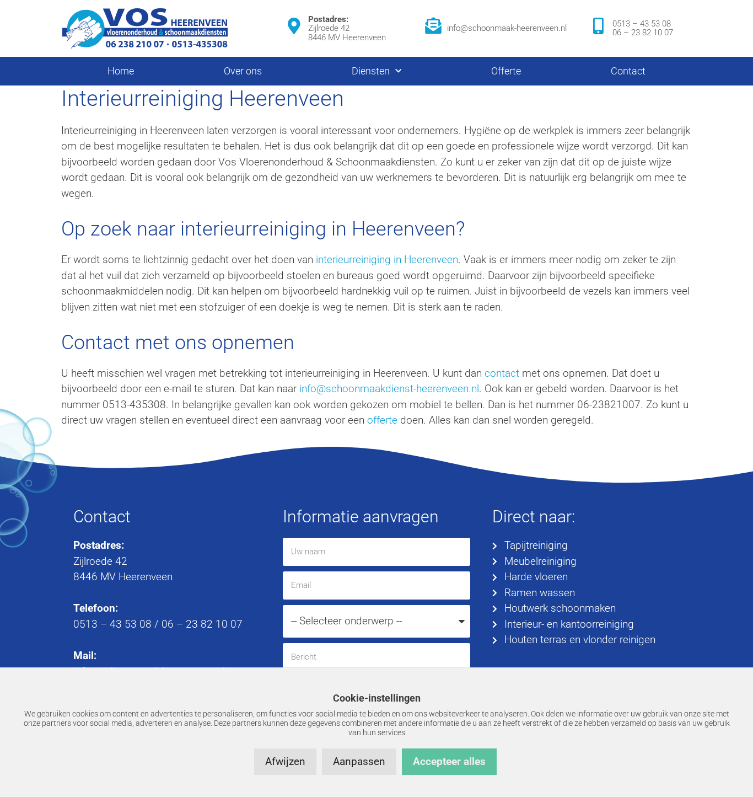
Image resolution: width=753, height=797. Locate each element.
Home (120, 71)
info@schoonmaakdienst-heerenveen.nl (389, 388)
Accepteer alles (449, 761)
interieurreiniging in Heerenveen (387, 259)
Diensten (371, 71)
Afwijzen (285, 761)
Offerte (506, 71)
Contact (628, 71)
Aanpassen (359, 761)
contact (502, 373)
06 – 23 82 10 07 (642, 33)
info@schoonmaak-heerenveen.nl (507, 28)
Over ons (243, 71)
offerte (382, 420)
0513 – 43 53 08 (641, 24)
